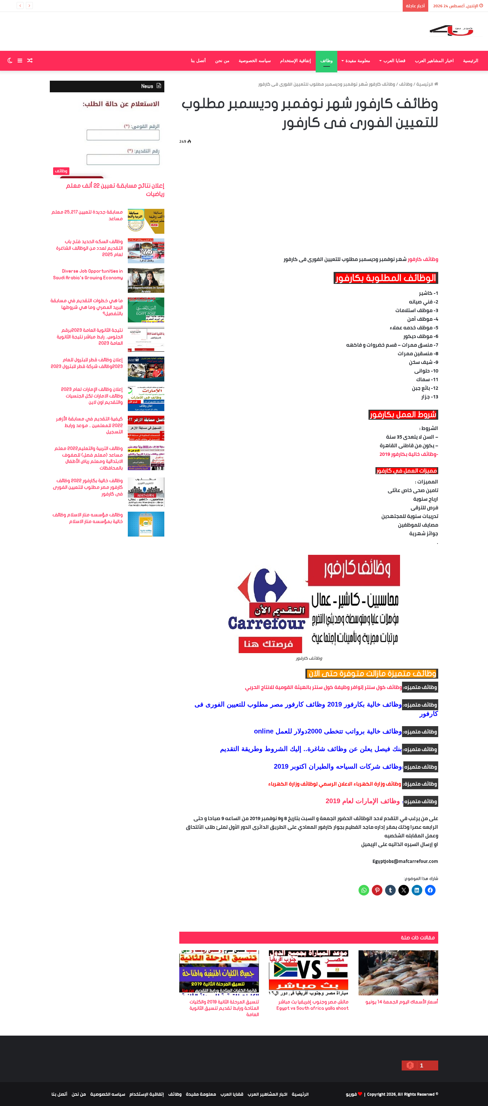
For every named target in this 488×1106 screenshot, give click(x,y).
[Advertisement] (308, 198)
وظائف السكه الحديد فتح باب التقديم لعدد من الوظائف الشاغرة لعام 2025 (89, 248)
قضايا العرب (394, 60)
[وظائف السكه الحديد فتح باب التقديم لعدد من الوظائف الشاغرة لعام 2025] (146, 250)
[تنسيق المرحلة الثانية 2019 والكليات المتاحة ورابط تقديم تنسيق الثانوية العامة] (219, 972)
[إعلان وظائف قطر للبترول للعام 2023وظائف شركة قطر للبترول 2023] (146, 369)
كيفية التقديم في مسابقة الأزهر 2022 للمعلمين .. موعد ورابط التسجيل (89, 425)
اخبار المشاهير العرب (434, 60)
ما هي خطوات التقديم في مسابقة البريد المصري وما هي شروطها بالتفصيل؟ (86, 307)
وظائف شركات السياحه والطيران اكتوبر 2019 (338, 766)
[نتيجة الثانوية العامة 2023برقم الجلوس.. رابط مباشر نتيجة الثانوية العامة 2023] (146, 339)
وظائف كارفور (423, 259)
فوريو (351, 1094)
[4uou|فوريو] (456, 31)
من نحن (222, 60)
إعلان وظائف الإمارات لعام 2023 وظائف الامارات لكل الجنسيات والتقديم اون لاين (92, 396)
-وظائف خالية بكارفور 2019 (408, 454)
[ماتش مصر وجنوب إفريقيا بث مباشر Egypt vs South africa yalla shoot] (309, 972)
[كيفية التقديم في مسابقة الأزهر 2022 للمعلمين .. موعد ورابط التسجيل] (146, 428)
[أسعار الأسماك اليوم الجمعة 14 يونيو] (398, 972)
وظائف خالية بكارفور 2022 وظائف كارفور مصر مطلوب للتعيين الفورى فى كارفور (88, 487)
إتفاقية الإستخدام (295, 60)
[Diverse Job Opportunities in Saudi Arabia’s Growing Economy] (146, 280)
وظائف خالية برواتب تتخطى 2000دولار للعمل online (328, 731)
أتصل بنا (198, 60)
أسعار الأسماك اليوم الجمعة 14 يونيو (402, 1001)
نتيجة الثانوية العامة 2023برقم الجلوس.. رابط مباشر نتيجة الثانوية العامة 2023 (90, 337)
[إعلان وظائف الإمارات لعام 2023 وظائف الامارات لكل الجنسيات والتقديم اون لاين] (146, 398)
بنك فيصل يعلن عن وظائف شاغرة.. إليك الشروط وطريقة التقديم (311, 748)
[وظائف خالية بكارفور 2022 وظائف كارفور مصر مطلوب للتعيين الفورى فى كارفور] (146, 492)
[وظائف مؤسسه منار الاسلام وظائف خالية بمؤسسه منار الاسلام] (146, 524)
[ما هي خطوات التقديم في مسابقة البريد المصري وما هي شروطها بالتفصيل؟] (146, 310)
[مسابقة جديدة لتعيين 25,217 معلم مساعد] (146, 221)
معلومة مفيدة (358, 60)
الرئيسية (470, 60)
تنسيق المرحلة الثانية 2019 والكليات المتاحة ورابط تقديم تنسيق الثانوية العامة (224, 1008)
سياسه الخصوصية (255, 60)
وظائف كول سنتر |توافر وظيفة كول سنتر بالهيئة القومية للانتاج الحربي (323, 687)
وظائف (326, 60)
